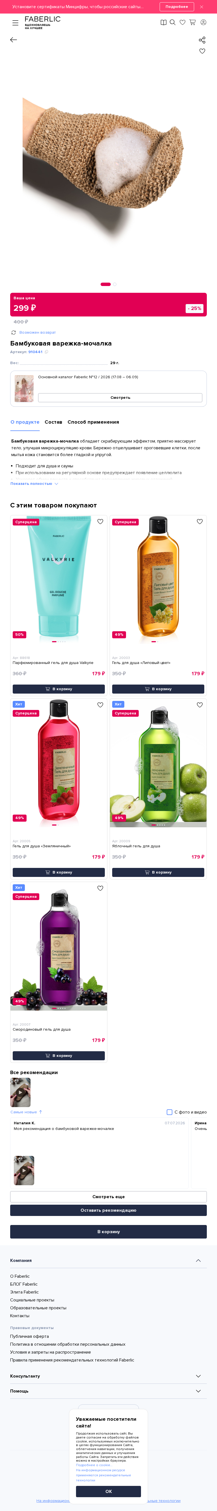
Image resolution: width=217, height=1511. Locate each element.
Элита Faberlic (24, 1292)
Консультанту (25, 1376)
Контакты (19, 1316)
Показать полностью (31, 483)
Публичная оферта (29, 1336)
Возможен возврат (37, 332)
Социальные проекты (32, 1300)
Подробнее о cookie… (94, 1465)
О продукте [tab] (25, 422)
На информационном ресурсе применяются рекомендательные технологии (103, 1475)
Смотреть (120, 397)
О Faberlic (20, 1276)
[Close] (202, 6)
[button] (108, 7)
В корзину (108, 1232)
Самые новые (23, 1112)
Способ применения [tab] (93, 422)
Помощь (19, 1391)
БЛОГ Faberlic (24, 1284)
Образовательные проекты (38, 1308)
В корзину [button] (62, 689)
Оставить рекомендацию (108, 1210)
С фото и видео (191, 1112)
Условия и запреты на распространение (50, 1352)
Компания (21, 1260)
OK (108, 1491)
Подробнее (177, 6)
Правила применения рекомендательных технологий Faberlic (72, 1360)
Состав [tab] (53, 422)
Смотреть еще (108, 1197)
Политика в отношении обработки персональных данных (67, 1344)
